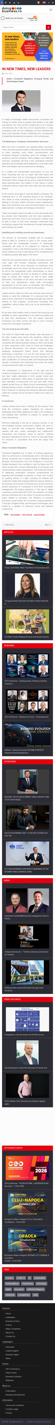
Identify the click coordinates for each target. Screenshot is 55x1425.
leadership (10, 1292)
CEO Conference (13, 1366)
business (9, 1275)
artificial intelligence (35, 1286)
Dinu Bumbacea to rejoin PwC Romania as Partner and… (26, 1032)
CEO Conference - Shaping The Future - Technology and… (27, 681)
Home (8, 1311)
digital (8, 1286)
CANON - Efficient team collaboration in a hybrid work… (26, 750)
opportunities (39, 515)
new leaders (15, 515)
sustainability (39, 1275)
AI (29, 1275)
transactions (27, 1281)
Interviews (10, 1344)
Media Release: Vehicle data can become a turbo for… (26, 1101)
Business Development (15, 1392)
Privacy (9, 1410)
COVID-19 (21, 1275)
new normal (27, 515)
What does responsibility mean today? (20, 637)
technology (41, 1281)
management (23, 1292)
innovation (19, 1286)
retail (35, 1292)
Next (47, 525)
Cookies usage (12, 1406)
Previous (10, 525)
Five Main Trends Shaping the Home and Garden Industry (27, 604)
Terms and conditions (15, 1402)
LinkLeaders (11, 1388)
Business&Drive (12, 1281)
